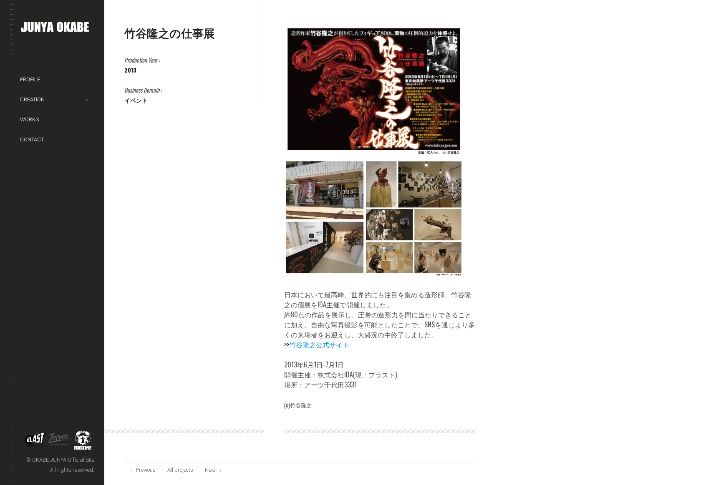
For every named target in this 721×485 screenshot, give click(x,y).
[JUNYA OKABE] (57, 28)
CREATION (32, 99)
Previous (142, 470)
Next (213, 470)
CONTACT (32, 139)
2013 (130, 69)
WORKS (29, 119)
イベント (136, 99)
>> (316, 344)
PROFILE (30, 79)
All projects (180, 470)
